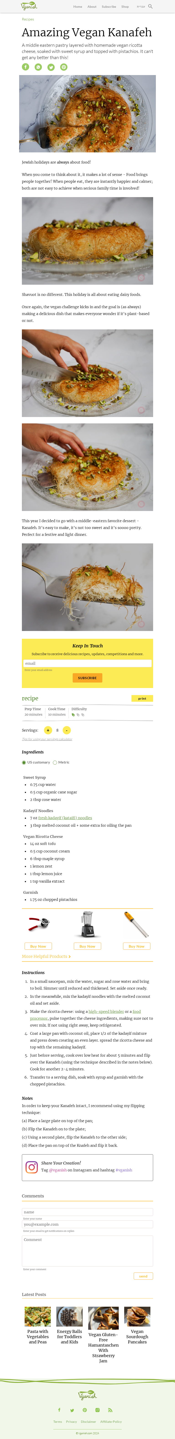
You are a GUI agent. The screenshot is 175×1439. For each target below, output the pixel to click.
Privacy (71, 1421)
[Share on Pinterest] (63, 67)
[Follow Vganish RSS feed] (110, 1410)
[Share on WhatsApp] (38, 67)
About (92, 6)
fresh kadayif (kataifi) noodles (65, 818)
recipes (28, 19)
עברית (141, 6)
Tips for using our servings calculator (47, 739)
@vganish (58, 1170)
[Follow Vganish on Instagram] (97, 1410)
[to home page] (29, 6)
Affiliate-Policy (111, 1421)
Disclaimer (88, 1421)
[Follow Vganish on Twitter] (72, 1410)
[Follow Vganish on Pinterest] (84, 1410)
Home (77, 6)
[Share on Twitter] (51, 67)
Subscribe (109, 6)
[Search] (150, 6)
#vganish (124, 1170)
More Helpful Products (44, 956)
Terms (57, 1421)
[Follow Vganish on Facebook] (59, 1409)
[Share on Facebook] (25, 66)
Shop (125, 6)
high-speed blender (106, 1011)
